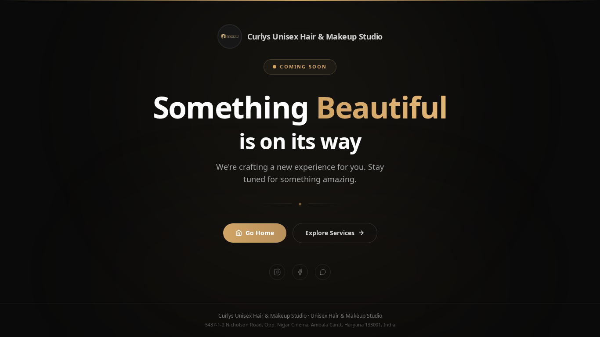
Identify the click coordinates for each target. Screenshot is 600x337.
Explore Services (329, 233)
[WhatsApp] (323, 272)
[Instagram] (277, 272)
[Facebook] (300, 272)
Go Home (260, 233)
